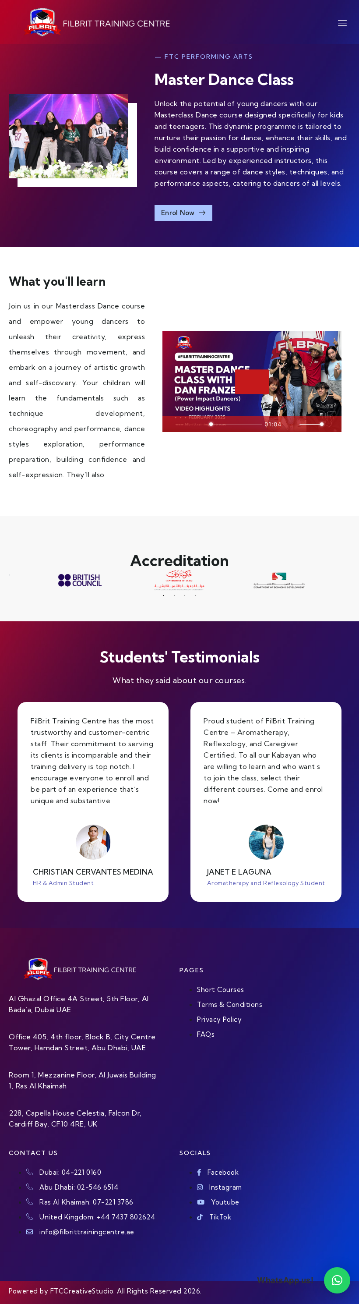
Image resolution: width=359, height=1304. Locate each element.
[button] (337, 1280)
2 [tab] (174, 595)
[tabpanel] (179, 580)
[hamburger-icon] (337, 23)
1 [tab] (163, 595)
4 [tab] (195, 595)
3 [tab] (184, 595)
